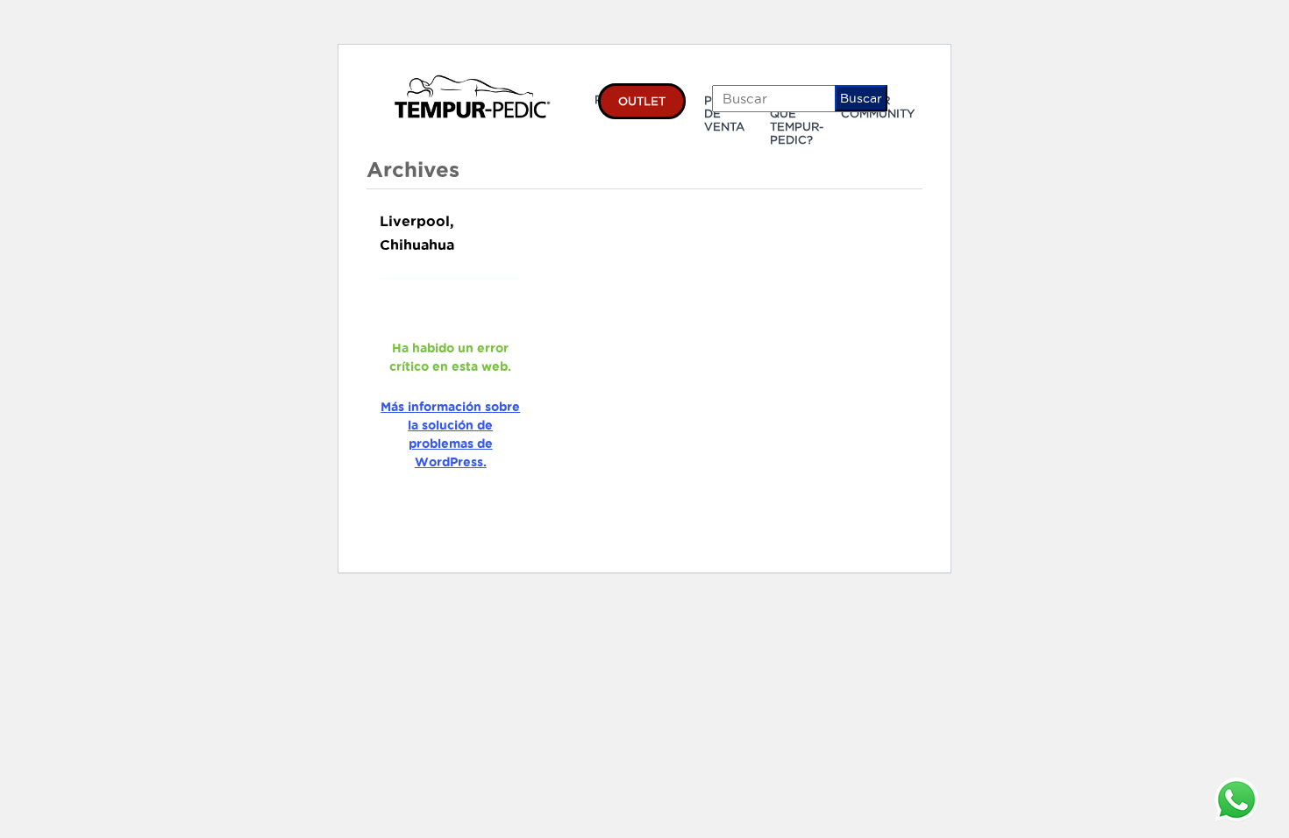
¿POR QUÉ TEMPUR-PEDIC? (796, 120)
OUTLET (642, 101)
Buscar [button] (861, 98)
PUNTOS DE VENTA (728, 113)
